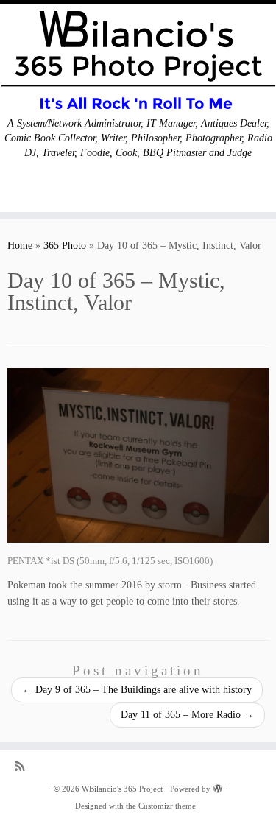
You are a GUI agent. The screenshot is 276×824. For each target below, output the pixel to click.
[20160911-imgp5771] (138, 455)
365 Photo (64, 245)
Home (19, 245)
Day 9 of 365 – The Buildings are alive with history (137, 689)
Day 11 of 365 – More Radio (187, 714)
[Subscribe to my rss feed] (23, 766)
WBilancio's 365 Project (122, 788)
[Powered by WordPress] (218, 786)
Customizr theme (167, 805)
